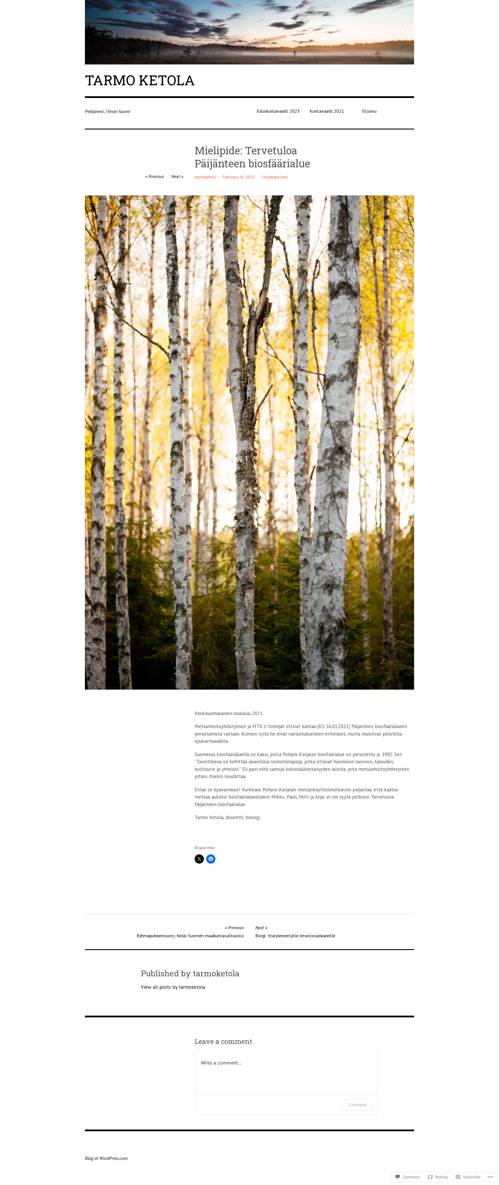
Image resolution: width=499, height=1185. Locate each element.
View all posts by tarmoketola (173, 987)
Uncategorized (274, 176)
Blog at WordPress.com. (106, 1158)
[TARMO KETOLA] (249, 32)
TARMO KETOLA (140, 80)
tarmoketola (205, 176)
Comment (357, 1104)
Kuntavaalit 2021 (327, 111)
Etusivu (369, 111)
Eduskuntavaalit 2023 (278, 111)
